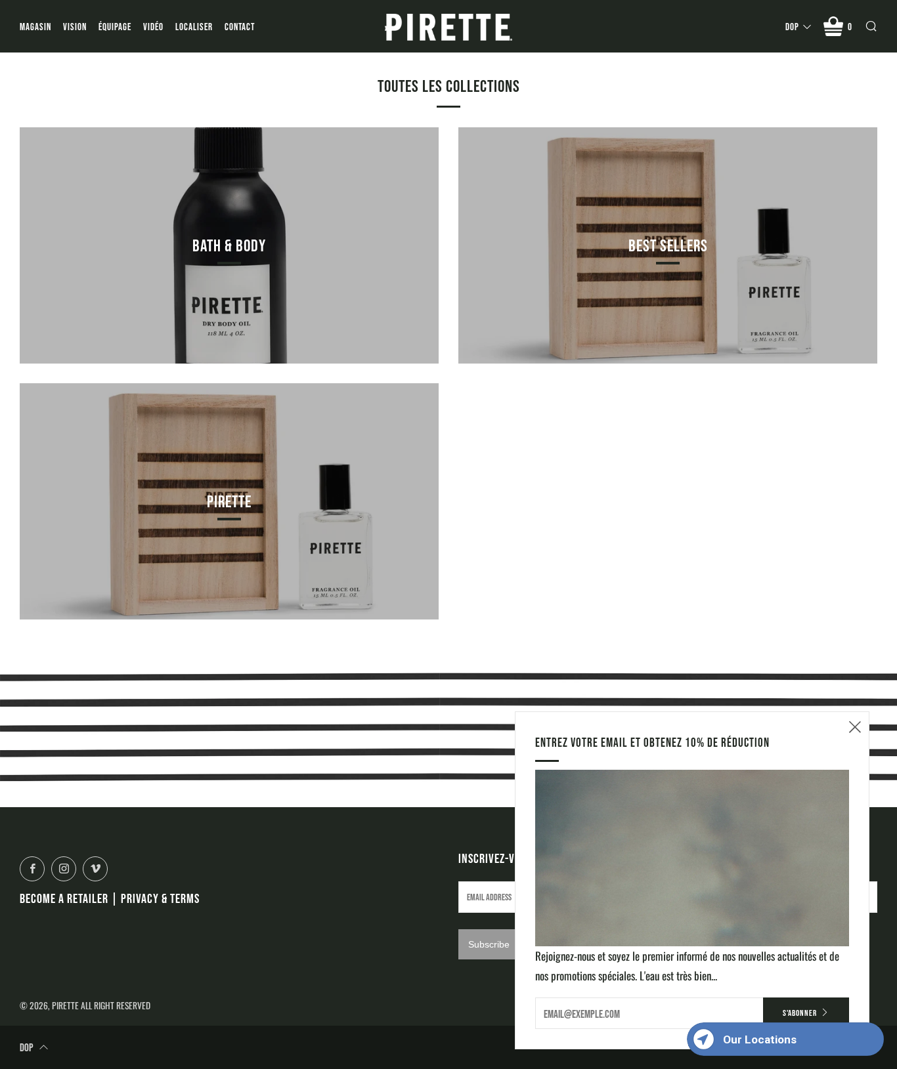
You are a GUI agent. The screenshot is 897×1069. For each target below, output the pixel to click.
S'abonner (800, 1013)
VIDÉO (153, 26)
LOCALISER (194, 26)
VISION (75, 26)
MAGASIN (35, 26)
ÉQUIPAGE (114, 26)
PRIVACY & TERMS (160, 898)
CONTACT (240, 26)
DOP (792, 26)
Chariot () (850, 26)
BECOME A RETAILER (64, 898)
